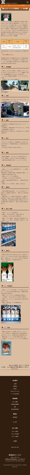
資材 (15, 406)
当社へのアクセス (15, 391)
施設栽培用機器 (15, 404)
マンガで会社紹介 (15, 393)
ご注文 (15, 441)
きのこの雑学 (15, 431)
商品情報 (15, 398)
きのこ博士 (15, 428)
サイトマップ (15, 447)
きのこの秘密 (15, 436)
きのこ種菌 (15, 401)
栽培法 (15, 414)
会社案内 (15, 380)
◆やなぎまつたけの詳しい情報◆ (9, 35)
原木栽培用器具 (15, 409)
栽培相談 (15, 417)
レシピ (15, 422)
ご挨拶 (15, 383)
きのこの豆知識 (15, 433)
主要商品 (15, 386)
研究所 (15, 388)
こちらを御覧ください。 (8, 54)
